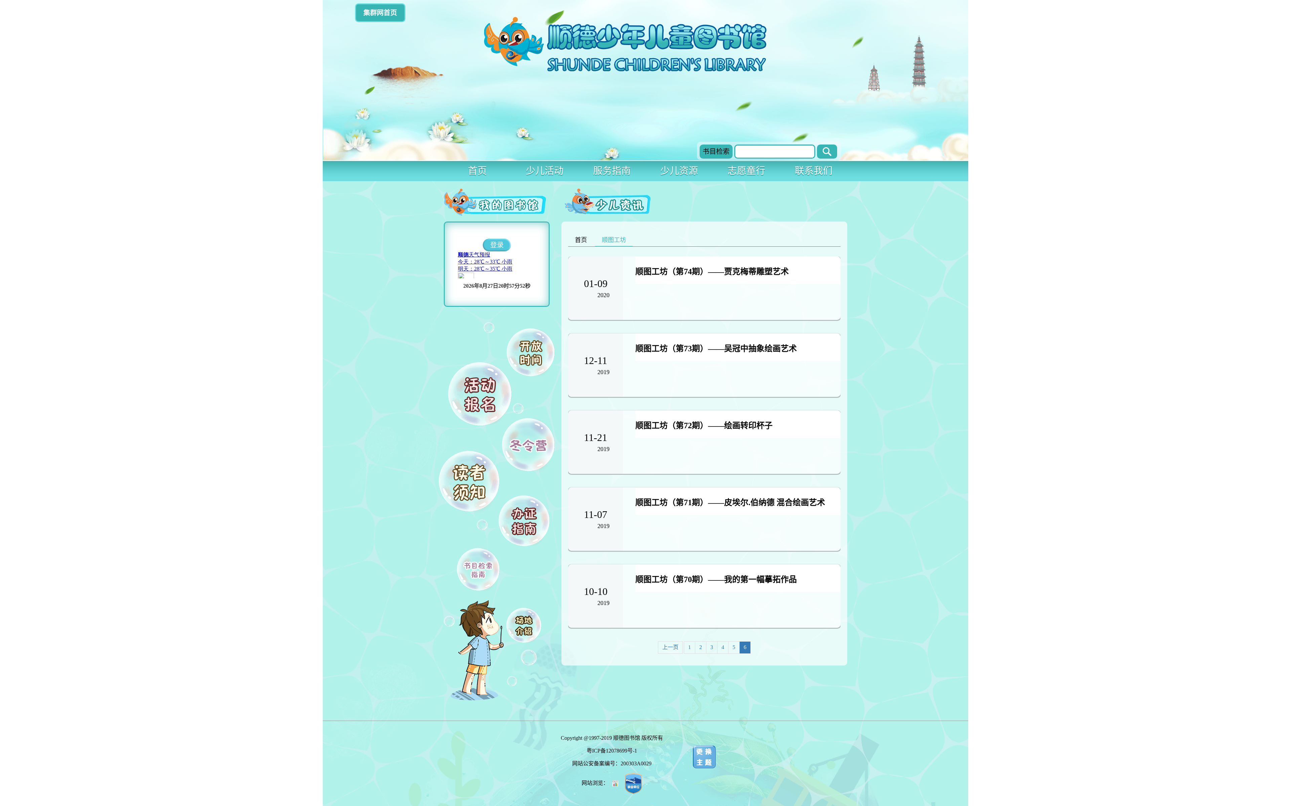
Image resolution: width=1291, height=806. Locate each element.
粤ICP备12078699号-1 (612, 751)
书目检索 (716, 151)
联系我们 (813, 171)
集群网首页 (380, 12)
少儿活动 (544, 171)
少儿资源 (679, 171)
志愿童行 (746, 171)
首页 (477, 171)
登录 (497, 245)
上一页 (670, 647)
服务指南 (612, 171)
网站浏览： (596, 783)
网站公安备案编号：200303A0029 (612, 763)
